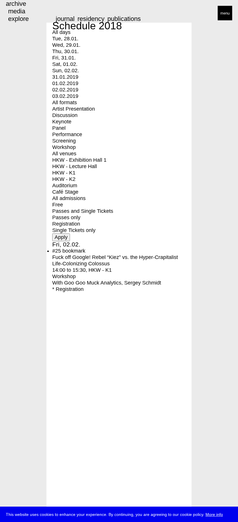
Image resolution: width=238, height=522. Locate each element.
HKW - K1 (63, 173)
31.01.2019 (65, 77)
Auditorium (64, 185)
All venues (64, 153)
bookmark (73, 251)
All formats (64, 102)
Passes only (66, 217)
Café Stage (65, 192)
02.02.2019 (65, 90)
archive (16, 3)
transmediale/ (22, 13)
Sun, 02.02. (65, 70)
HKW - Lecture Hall (74, 166)
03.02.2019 (65, 96)
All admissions (69, 198)
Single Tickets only (73, 230)
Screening (64, 141)
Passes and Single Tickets (82, 211)
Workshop (64, 147)
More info (214, 514)
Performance (67, 134)
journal (65, 18)
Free (57, 205)
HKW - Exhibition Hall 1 (79, 160)
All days (61, 32)
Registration (66, 224)
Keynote (61, 122)
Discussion (64, 115)
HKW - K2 (63, 179)
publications (124, 18)
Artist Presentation (73, 109)
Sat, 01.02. (64, 64)
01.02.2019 (65, 83)
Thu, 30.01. (65, 51)
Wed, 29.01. (66, 45)
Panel (59, 128)
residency (90, 18)
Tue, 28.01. (65, 39)
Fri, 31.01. (64, 58)
